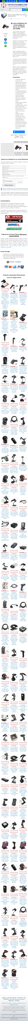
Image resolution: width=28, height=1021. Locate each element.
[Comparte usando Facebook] (5, 39)
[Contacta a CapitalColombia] (14, 5)
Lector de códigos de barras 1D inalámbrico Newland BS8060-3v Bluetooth (23, 709)
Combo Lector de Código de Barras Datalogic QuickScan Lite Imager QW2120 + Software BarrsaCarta (23, 814)
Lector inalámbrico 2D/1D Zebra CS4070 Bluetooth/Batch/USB (5, 792)
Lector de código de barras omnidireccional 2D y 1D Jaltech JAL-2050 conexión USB (5, 411)
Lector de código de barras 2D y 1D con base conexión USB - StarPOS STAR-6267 (14, 963)
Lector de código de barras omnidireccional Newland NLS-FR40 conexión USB (23, 535)
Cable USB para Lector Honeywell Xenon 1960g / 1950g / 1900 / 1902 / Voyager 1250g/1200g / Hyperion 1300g (5, 640)
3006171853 (6, 999)
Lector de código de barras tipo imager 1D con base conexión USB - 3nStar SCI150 (5, 923)
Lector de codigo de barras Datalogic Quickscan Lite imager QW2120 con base (23, 729)
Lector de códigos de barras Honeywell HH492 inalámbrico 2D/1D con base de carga (23, 430)
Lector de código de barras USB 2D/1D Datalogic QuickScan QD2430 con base (14, 792)
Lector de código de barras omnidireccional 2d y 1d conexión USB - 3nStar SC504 (5, 430)
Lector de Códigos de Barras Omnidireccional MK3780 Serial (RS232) (5, 944)
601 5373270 (20, 997)
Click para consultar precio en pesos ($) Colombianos (5, 290)
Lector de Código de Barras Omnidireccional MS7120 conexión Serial (14, 901)
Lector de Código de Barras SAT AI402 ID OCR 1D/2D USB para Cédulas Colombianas (23, 943)
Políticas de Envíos (14, 1004)
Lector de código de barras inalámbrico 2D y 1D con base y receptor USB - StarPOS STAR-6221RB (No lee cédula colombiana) (23, 963)
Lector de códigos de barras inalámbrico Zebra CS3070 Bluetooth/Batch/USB (14, 814)
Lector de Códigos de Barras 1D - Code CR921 (23, 349)
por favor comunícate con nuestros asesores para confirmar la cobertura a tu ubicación (14, 246)
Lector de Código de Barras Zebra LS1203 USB (23, 578)
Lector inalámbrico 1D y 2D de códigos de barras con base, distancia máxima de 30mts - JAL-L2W (14, 470)
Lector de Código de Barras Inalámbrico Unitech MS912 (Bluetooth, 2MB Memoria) (14, 578)
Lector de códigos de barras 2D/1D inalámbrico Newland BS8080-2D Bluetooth (14, 880)
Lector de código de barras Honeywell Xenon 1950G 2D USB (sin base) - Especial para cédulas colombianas (5, 351)
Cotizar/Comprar (19, 132)
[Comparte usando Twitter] (5, 43)
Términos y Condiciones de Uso (14, 195)
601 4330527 (13, 997)
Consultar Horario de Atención (17, 999)
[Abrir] (3, 15)
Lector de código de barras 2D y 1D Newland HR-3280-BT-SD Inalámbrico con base (5, 814)
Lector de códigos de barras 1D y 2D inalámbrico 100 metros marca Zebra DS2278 (23, 326)
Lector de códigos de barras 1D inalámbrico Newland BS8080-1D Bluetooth (5, 901)
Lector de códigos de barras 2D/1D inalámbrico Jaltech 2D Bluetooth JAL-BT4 (14, 558)
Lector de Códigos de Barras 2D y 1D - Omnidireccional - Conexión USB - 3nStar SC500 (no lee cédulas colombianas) (5, 617)
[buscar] (23, 9)
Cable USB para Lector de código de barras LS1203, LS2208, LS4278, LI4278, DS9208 (14, 431)
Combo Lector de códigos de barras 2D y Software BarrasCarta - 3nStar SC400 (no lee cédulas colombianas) (5, 770)
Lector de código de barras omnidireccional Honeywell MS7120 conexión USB (5, 689)
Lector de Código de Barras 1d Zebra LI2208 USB (14, 923)
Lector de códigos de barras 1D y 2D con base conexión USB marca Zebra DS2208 (23, 389)
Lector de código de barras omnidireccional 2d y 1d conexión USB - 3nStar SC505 (5, 491)
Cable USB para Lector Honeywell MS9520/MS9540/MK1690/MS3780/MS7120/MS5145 (23, 514)
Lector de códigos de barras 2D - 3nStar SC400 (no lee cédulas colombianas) (14, 709)
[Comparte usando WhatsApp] (5, 46)
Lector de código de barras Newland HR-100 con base (14, 836)
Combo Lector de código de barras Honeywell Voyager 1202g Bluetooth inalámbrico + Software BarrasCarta (14, 640)
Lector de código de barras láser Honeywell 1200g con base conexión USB (23, 689)
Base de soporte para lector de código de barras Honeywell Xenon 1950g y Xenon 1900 (14, 411)
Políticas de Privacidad (11, 189)
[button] (26, 15)
